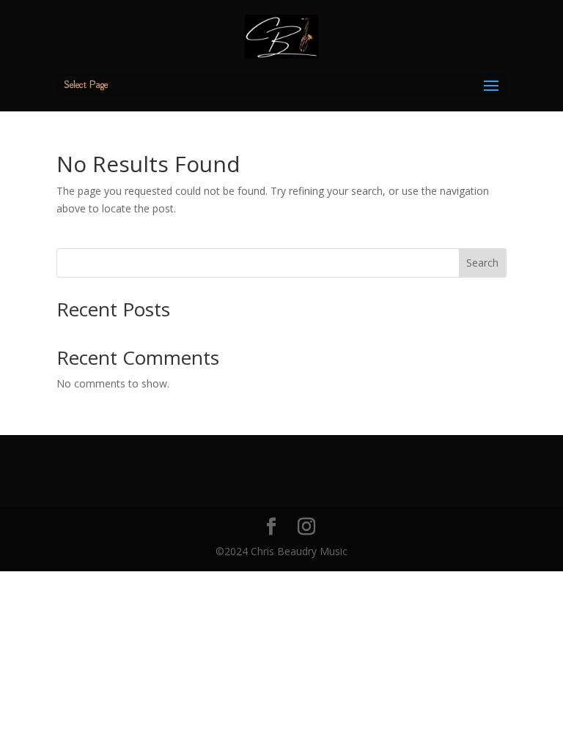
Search (482, 263)
